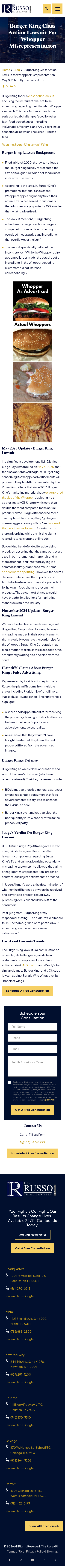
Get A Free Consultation (32, 1248)
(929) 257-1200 (20, 1374)
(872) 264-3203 (20, 1460)
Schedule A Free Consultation (27, 991)
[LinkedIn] (44, 1560)
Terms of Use (15, 1551)
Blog (17, 70)
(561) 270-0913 (20, 1288)
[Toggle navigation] (57, 8)
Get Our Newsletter (32, 1235)
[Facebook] (9, 1560)
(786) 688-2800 (21, 1331)
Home (6, 70)
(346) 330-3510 (20, 1417)
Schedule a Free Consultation (32, 1153)
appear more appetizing (18, 572)
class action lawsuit (41, 96)
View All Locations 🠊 (44, 1526)
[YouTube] (32, 1560)
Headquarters (15, 1269)
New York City (15, 1355)
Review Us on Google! (20, 1296)
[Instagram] (21, 1560)
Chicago (11, 1441)
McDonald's (30, 965)
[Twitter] (55, 1560)
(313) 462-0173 (20, 1503)
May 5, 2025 (45, 467)
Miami (9, 1312)
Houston (11, 1398)
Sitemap (52, 1551)
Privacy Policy (35, 1551)
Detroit (11, 1484)
